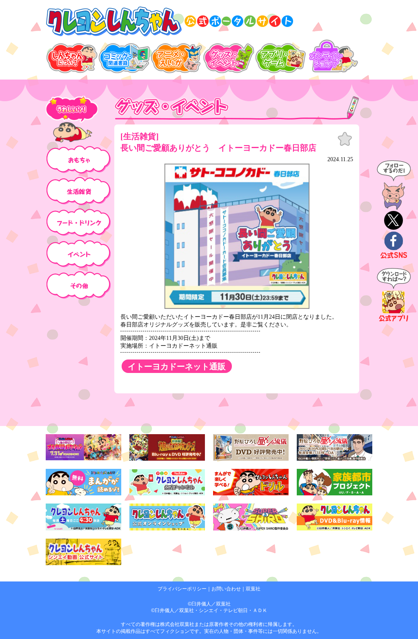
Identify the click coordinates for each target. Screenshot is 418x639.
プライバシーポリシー (182, 589)
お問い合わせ (226, 589)
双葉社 (253, 589)
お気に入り (345, 139)
